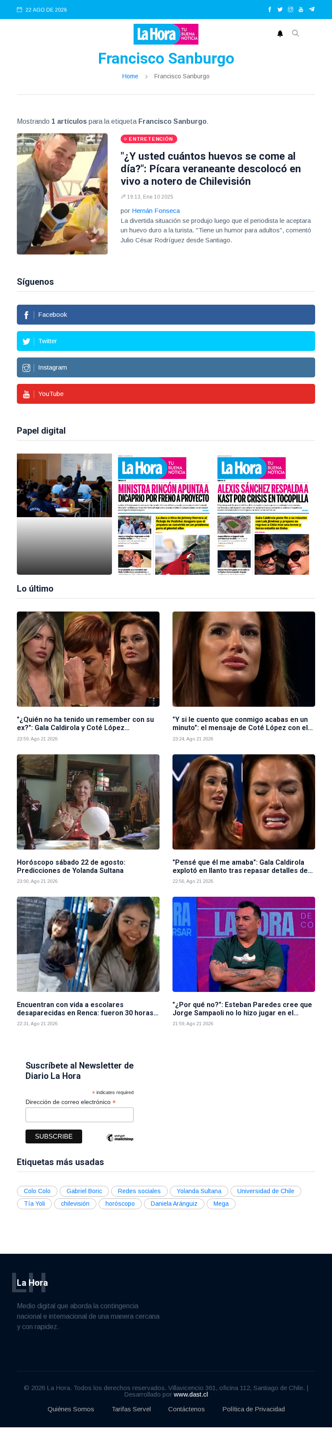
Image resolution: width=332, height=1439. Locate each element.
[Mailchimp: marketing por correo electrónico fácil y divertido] (119, 1144)
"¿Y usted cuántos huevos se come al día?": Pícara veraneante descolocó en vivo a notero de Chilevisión (211, 168)
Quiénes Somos (71, 1409)
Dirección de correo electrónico (71, 1102)
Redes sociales (139, 1191)
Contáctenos (186, 1409)
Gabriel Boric (84, 1191)
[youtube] (300, 10)
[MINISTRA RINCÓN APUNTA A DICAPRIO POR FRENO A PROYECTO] (163, 514)
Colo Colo (37, 1191)
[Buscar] (295, 34)
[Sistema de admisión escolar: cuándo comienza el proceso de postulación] (64, 514)
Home (130, 76)
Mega (221, 1203)
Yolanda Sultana (199, 1191)
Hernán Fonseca (156, 210)
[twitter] (280, 10)
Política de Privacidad (253, 1409)
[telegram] (312, 10)
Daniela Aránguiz (174, 1203)
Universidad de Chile (265, 1191)
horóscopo (120, 1203)
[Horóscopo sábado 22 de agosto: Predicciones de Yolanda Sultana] (88, 802)
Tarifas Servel (131, 1409)
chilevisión (75, 1203)
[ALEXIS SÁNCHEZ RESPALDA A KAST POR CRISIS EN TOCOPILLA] (263, 514)
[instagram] (290, 10)
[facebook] (269, 10)
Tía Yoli (34, 1203)
